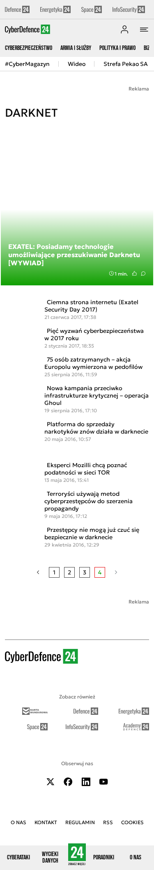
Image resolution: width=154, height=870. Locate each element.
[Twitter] (50, 781)
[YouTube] (103, 781)
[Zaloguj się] (124, 29)
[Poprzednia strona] (38, 572)
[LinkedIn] (85, 781)
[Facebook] (68, 781)
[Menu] (144, 29)
